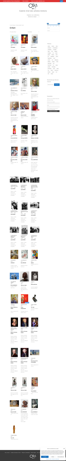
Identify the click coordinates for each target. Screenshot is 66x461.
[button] (64, 448)
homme (57, 56)
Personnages (49, 68)
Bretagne (56, 51)
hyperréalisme (50, 58)
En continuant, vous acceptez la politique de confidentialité (52, 109)
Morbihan (49, 61)
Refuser (53, 456)
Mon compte (39, 452)
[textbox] (32, 16)
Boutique (14, 25)
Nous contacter (7, 452)
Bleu (52, 51)
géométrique (52, 56)
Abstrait (49, 46)
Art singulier (54, 49)
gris (48, 56)
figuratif (49, 54)
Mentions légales (33, 452)
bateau (49, 51)
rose (48, 70)
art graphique (49, 49)
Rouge (52, 70)
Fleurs (56, 54)
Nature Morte (49, 63)
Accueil (11, 25)
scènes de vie (56, 70)
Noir (53, 63)
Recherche (57, 84)
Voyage (52, 73)
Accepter (44, 456)
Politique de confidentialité (26, 452)
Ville (48, 73)
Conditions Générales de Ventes (16, 452)
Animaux (53, 46)
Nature (57, 61)
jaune (54, 58)
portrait (57, 68)
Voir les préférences (61, 456)
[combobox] (33, 17)
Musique (53, 61)
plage (54, 68)
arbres (57, 46)
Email (48, 105)
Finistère (53, 54)
